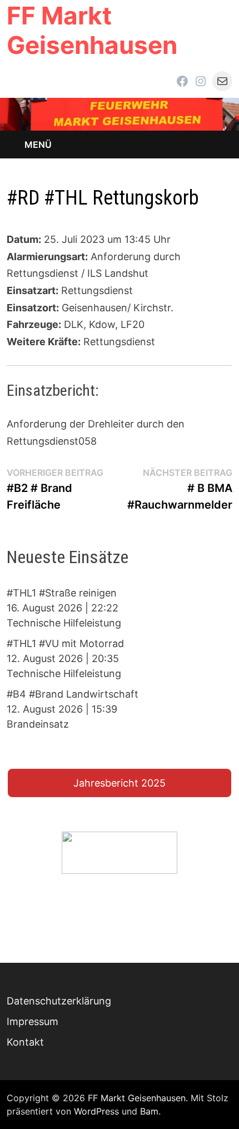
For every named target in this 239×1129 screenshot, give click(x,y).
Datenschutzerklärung (59, 1001)
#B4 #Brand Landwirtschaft (72, 694)
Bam (149, 1111)
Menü (38, 144)
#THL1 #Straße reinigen (62, 593)
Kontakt (25, 1042)
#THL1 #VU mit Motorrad (65, 643)
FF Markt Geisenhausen (92, 30)
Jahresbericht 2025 (119, 783)
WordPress (96, 1111)
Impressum (32, 1021)
